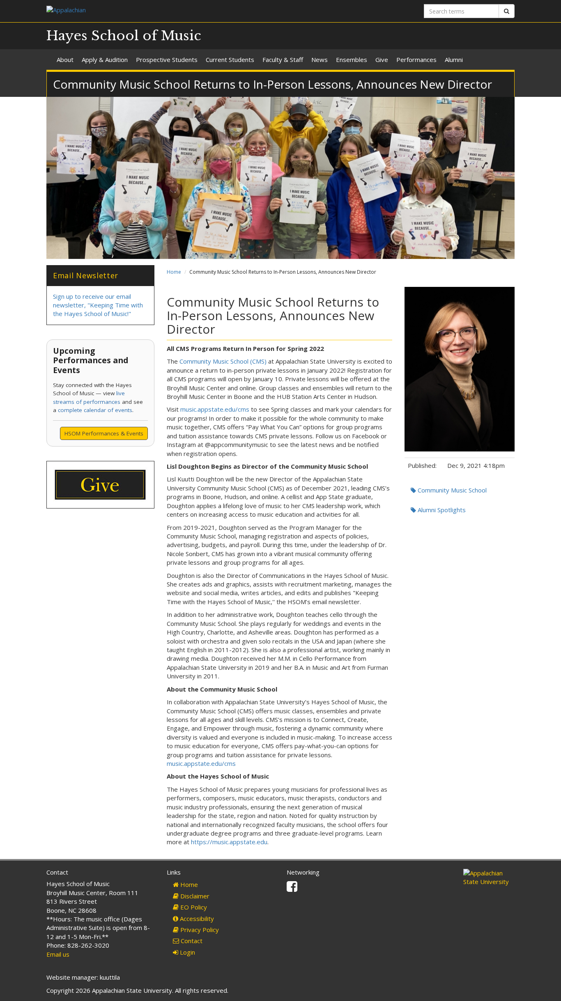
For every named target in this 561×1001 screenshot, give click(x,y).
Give (381, 59)
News (319, 59)
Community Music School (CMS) (223, 361)
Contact (190, 941)
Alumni (454, 59)
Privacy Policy (199, 929)
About (65, 59)
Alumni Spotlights (441, 510)
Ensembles (351, 59)
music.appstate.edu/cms (214, 409)
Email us (57, 954)
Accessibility (196, 918)
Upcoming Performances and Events (90, 360)
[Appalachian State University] (160, 11)
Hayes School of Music (123, 35)
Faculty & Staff (282, 59)
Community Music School (451, 490)
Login (186, 952)
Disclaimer (194, 896)
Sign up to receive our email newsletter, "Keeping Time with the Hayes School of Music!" (98, 305)
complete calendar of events (95, 410)
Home (174, 271)
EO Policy (193, 907)
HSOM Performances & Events (103, 433)
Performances (416, 59)
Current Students (230, 59)
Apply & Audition (105, 59)
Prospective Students (167, 59)
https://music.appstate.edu (229, 842)
